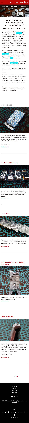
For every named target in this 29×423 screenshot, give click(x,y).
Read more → (5, 147)
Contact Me (6, 54)
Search (14, 386)
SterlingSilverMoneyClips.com (14, 2)
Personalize (6, 105)
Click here (18, 33)
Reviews (14, 392)
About (14, 388)
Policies (14, 390)
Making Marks (7, 317)
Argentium (15, 31)
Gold (11, 6)
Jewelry (17, 6)
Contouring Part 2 (9, 163)
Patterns (5, 214)
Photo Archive (14, 63)
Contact (5, 6)
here (11, 58)
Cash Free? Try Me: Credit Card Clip (12, 263)
